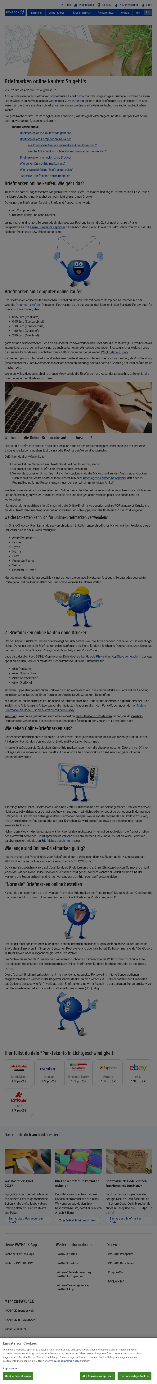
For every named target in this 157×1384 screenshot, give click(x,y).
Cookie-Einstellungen (18, 1376)
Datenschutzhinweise (66, 1360)
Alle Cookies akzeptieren (97, 1376)
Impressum (10, 1368)
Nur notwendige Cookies (134, 1376)
